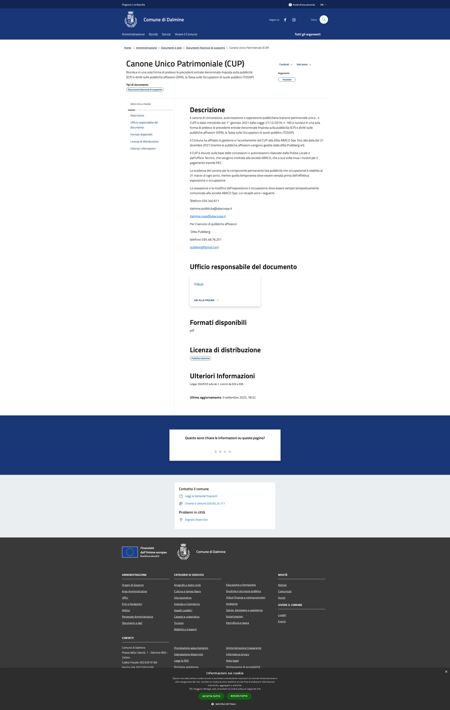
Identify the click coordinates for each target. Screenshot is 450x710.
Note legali (232, 660)
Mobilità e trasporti (185, 629)
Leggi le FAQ (181, 660)
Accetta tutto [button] (211, 696)
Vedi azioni (302, 64)
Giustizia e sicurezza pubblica (243, 591)
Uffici (125, 598)
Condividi (284, 64)
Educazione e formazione (241, 585)
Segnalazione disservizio (188, 654)
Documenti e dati (171, 48)
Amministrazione (146, 48)
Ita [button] (321, 5)
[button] (225, 704)
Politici (126, 610)
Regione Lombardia (133, 4)
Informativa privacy (237, 654)
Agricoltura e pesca (237, 623)
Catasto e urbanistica (186, 617)
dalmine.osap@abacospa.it (208, 216)
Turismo (179, 623)
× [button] (446, 671)
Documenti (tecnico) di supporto (205, 48)
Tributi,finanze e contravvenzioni (245, 597)
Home (127, 48)
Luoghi (282, 615)
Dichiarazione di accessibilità (243, 667)
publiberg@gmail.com (204, 247)
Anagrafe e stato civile (187, 585)
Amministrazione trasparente (243, 648)
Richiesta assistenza (186, 667)
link (259, 688)
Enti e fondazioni (132, 604)
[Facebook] (283, 19)
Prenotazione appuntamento (191, 648)
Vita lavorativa (182, 598)
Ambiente (232, 604)
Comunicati (285, 591)
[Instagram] (292, 19)
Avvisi (281, 598)
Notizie (282, 585)
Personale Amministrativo (137, 617)
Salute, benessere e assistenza (244, 610)
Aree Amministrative (134, 591)
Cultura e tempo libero (187, 591)
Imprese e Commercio (187, 604)
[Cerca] (324, 19)
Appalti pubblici (183, 610)
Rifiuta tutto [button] (239, 696)
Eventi (282, 621)
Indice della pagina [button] (140, 104)
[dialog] (225, 689)
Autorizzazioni (234, 616)
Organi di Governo (133, 585)
